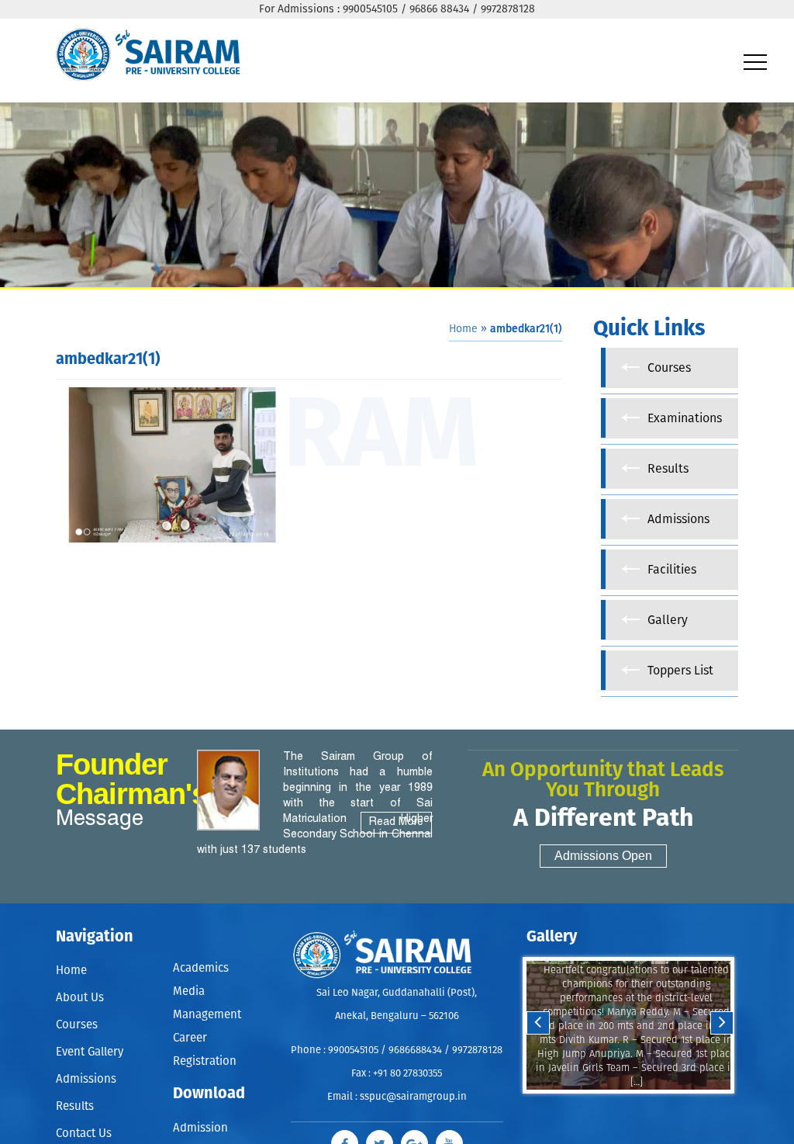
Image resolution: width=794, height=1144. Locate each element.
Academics (201, 966)
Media (189, 987)
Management (207, 1007)
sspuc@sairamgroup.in (413, 1097)
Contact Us (84, 1133)
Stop (638, 1108)
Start (626, 1108)
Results (75, 1106)
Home (463, 329)
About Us (80, 998)
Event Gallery (89, 1052)
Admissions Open (603, 855)
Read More (396, 822)
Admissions (86, 1079)
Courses (77, 1025)
